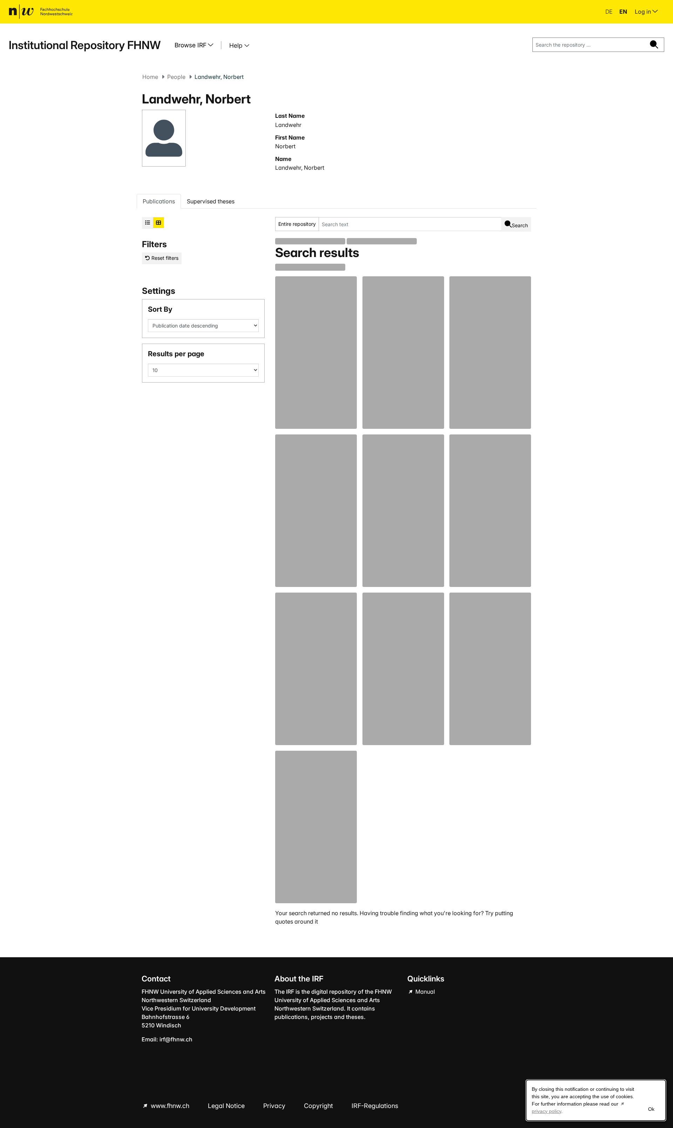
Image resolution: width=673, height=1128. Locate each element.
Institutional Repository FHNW (85, 45)
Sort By (160, 309)
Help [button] (236, 45)
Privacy (275, 1105)
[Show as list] (147, 222)
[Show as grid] (158, 222)
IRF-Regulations (375, 1105)
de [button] (609, 11)
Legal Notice (227, 1105)
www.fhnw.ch (170, 1105)
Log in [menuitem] (643, 11)
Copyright (319, 1105)
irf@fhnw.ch (175, 1039)
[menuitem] (197, 45)
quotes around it (296, 921)
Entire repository (297, 224)
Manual (424, 991)
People (176, 76)
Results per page (176, 354)
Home (150, 76)
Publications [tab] (159, 201)
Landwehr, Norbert (299, 167)
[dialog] (596, 1100)
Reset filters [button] (164, 258)
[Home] (41, 11)
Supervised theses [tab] (210, 201)
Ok (651, 1109)
